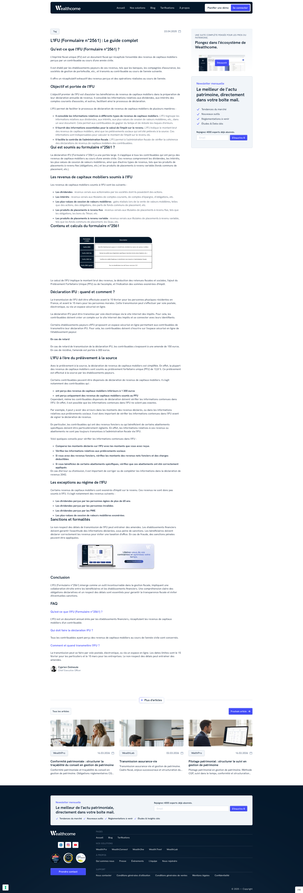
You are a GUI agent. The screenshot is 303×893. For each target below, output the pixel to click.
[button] (137, 7)
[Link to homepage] (68, 8)
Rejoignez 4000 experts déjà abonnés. (215, 132)
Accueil (121, 7)
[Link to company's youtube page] (75, 845)
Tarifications (167, 7)
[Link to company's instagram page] (68, 845)
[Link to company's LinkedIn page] (61, 845)
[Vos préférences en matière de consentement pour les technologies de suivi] (6, 887)
